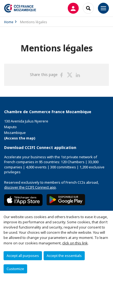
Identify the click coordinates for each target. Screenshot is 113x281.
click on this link (75, 243)
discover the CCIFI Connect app (30, 187)
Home (8, 22)
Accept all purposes (23, 255)
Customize (15, 268)
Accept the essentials (64, 255)
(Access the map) (19, 138)
